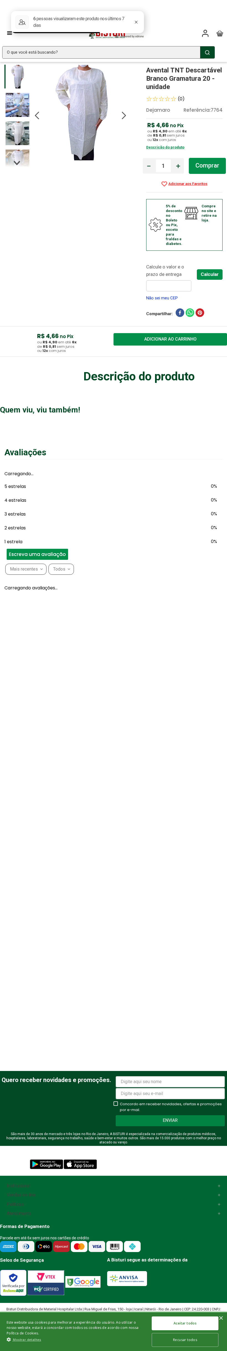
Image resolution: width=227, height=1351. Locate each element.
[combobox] (108, 52)
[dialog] (113, 1331)
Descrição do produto (165, 147)
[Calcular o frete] (210, 274)
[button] (3, 739)
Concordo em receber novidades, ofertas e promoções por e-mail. (171, 1106)
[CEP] (171, 277)
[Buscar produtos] (207, 52)
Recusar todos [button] (185, 1339)
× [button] (221, 1318)
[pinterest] (199, 313)
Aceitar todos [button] (185, 1323)
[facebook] (180, 313)
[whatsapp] (189, 313)
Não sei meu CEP (162, 298)
